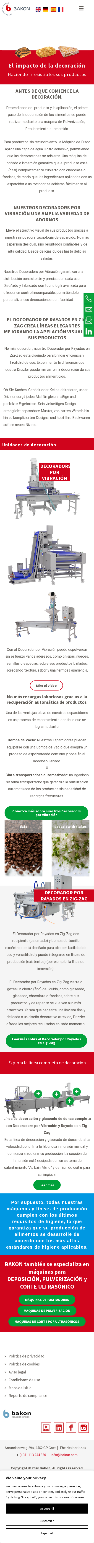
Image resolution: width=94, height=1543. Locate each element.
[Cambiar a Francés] (61, 9)
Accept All (47, 1508)
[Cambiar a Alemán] (46, 9)
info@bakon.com (64, 1454)
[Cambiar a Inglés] (38, 9)
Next (88, 848)
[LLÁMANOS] (89, 298)
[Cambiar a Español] (53, 9)
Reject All (47, 1533)
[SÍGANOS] (89, 331)
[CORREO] (89, 309)
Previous (5, 848)
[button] (47, 1300)
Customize (47, 1521)
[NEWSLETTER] (89, 320)
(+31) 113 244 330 (32, 1454)
